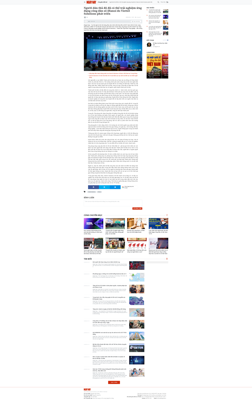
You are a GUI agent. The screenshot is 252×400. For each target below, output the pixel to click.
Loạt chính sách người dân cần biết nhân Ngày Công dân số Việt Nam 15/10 (155, 28)
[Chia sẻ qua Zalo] (115, 187)
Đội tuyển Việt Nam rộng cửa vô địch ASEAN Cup (106, 262)
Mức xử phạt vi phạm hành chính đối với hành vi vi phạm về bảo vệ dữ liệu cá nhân (109, 357)
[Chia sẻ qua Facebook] (93, 187)
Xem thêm (114, 382)
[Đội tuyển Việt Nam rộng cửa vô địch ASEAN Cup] (136, 265)
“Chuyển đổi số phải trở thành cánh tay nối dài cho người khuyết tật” (115, 251)
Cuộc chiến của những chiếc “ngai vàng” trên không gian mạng (160, 44)
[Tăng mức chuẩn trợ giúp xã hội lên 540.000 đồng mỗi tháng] (136, 312)
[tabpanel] (157, 45)
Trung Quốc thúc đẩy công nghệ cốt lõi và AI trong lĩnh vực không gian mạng (109, 298)
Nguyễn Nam (155, 48)
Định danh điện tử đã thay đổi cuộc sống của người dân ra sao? (137, 251)
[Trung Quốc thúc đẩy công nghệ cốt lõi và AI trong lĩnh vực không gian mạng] (136, 300)
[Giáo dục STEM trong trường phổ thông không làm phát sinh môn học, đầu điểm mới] (136, 372)
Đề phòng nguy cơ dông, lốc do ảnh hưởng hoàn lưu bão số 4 (109, 274)
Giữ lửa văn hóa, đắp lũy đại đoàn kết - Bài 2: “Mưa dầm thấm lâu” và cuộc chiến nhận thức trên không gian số (154, 72)
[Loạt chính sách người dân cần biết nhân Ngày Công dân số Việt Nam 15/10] (165, 28)
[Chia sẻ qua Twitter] (104, 187)
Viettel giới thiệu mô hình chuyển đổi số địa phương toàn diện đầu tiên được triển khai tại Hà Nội (155, 33)
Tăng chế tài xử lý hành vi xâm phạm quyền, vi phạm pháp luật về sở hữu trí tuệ (110, 286)
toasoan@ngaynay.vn (161, 398)
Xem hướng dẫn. (134, 192)
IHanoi (99, 191)
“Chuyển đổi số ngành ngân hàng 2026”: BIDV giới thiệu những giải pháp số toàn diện (155, 11)
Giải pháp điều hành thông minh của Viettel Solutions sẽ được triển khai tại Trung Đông (113, 73)
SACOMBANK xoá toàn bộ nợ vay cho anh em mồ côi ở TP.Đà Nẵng (109, 333)
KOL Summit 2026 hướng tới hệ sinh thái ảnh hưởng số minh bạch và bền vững (155, 17)
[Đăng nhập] (167, 2)
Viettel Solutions (91, 191)
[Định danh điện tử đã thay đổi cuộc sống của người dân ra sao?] (137, 243)
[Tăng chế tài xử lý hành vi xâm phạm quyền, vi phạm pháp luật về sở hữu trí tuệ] (136, 289)
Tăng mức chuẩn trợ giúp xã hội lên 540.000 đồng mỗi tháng (109, 309)
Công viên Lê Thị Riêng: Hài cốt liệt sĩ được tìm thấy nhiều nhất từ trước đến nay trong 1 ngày (110, 321)
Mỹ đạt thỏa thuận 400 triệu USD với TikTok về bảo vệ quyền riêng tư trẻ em (109, 345)
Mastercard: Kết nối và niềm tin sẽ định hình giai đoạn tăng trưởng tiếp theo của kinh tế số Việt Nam (158, 251)
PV (87, 17)
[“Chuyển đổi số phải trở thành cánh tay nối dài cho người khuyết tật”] (115, 243)
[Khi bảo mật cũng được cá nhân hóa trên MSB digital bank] (165, 22)
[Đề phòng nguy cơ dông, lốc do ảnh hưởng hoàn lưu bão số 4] (136, 277)
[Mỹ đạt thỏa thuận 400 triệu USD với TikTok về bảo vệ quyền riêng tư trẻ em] (136, 347)
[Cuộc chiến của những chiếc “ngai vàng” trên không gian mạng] (149, 44)
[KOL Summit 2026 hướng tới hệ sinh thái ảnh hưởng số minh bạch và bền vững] (165, 17)
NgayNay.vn (91, 2)
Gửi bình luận (137, 208)
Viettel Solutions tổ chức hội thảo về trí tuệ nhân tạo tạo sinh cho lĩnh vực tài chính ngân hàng (113, 76)
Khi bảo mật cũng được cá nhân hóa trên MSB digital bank (154, 22)
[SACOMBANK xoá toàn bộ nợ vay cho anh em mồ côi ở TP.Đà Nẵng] (136, 336)
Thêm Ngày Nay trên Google (129, 187)
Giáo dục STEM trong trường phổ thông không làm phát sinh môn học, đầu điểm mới (109, 370)
